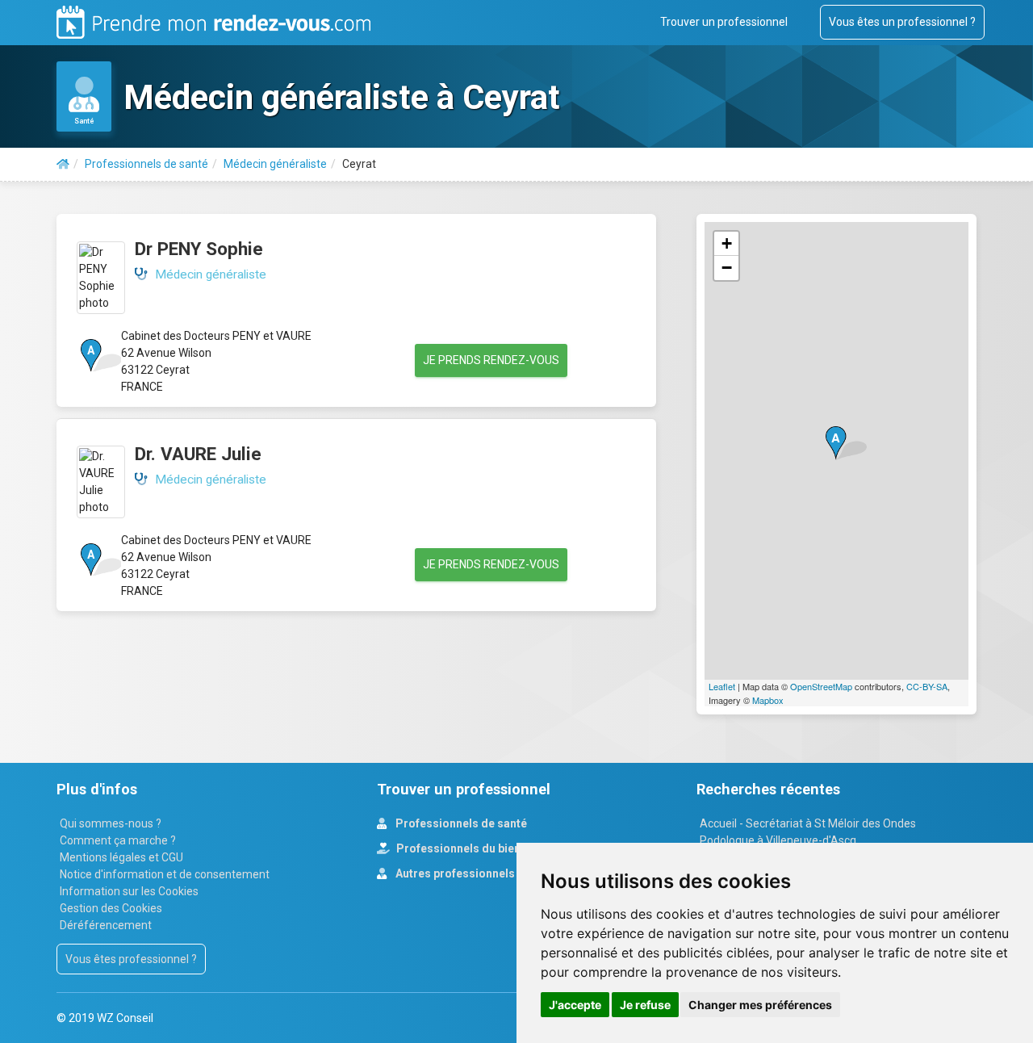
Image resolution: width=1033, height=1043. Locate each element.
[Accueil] (62, 163)
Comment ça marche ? (118, 840)
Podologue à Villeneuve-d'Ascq (778, 840)
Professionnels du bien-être (470, 848)
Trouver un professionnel (724, 21)
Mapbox (768, 699)
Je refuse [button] (645, 1005)
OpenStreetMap (821, 686)
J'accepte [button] (575, 1005)
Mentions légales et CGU (121, 857)
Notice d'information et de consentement (165, 874)
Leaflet (722, 686)
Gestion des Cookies (111, 908)
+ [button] (726, 243)
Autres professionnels (454, 873)
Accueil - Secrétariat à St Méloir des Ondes (808, 823)
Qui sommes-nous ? (110, 823)
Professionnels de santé (460, 823)
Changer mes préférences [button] (760, 1005)
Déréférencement (106, 925)
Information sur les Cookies (129, 891)
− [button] (726, 268)
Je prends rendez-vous (491, 360)
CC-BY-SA (926, 686)
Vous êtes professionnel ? (131, 959)
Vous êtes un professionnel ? (902, 21)
